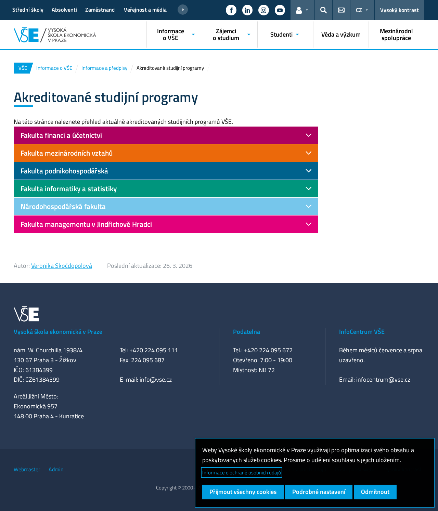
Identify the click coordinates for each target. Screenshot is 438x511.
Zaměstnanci (100, 9)
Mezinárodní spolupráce (396, 34)
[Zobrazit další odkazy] (183, 9)
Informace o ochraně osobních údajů (241, 472)
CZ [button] (359, 10)
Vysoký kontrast (399, 10)
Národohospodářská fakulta (63, 206)
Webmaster (27, 469)
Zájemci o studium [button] (226, 34)
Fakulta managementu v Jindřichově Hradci (86, 224)
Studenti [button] (281, 34)
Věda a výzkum (341, 34)
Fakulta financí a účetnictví (61, 135)
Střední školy (27, 9)
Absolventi (64, 9)
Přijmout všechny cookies (242, 491)
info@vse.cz (156, 379)
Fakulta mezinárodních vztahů (67, 152)
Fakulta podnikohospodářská (64, 170)
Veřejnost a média (145, 9)
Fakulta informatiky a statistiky (69, 188)
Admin (56, 469)
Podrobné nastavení (318, 491)
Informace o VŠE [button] (170, 34)
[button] (231, 10)
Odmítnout (375, 491)
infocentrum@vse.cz (383, 379)
